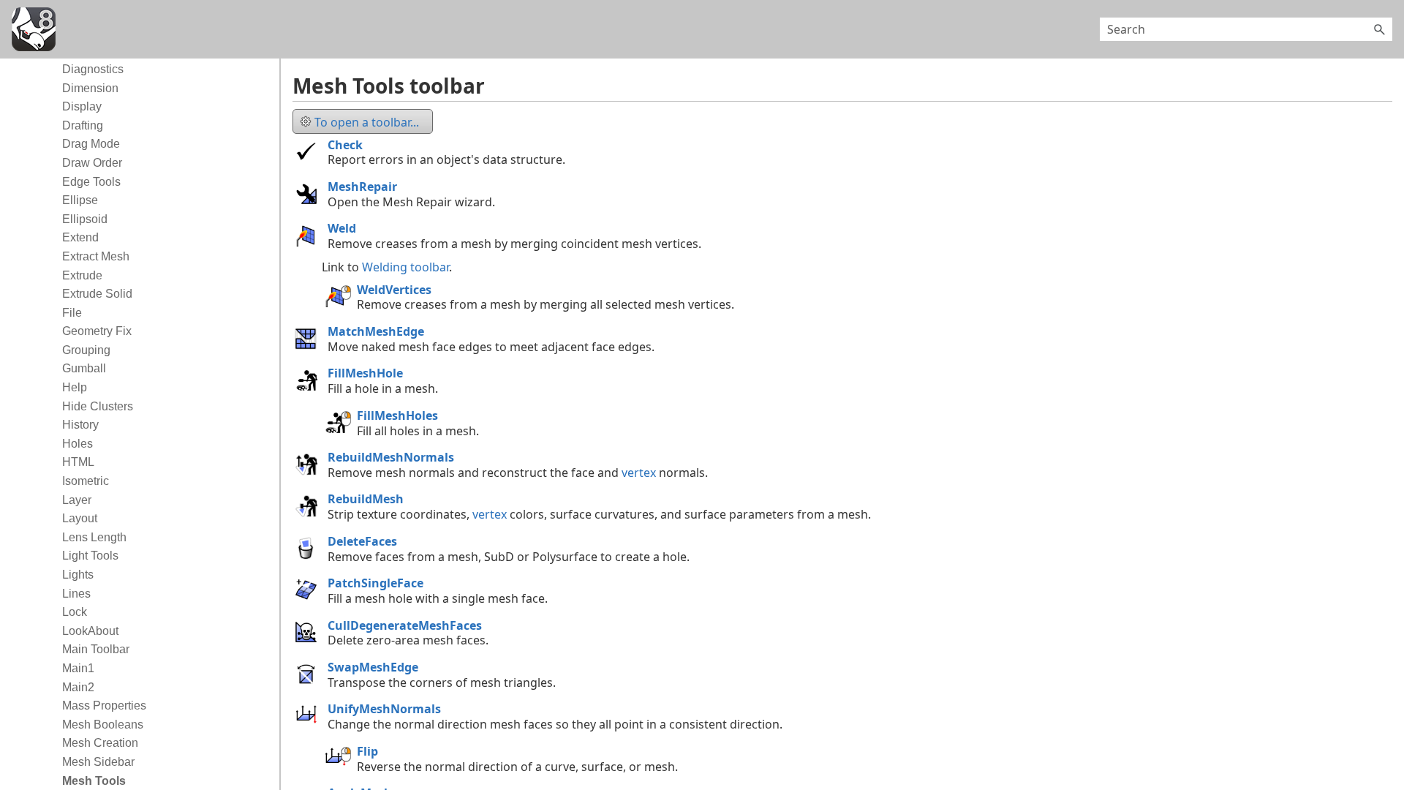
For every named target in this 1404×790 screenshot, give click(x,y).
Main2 (78, 687)
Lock (74, 612)
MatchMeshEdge (376, 331)
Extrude (82, 275)
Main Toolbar (95, 649)
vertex (639, 472)
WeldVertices (394, 290)
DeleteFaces (362, 541)
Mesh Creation (100, 743)
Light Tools (90, 555)
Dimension (90, 88)
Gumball (84, 368)
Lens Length (94, 537)
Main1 (78, 668)
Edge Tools (91, 182)
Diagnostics (93, 69)
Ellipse (80, 200)
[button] (1379, 29)
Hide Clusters (97, 406)
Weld (342, 228)
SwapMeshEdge (373, 667)
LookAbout (90, 631)
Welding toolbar (405, 267)
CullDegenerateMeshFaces (405, 625)
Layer (76, 500)
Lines (76, 593)
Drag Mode (91, 144)
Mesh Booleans (102, 724)
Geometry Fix (97, 331)
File (72, 312)
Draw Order (92, 163)
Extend (80, 237)
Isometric (85, 481)
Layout (79, 518)
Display (82, 106)
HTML (78, 462)
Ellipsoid (84, 219)
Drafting (82, 125)
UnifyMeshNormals (384, 709)
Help (74, 387)
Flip (367, 751)
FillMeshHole (365, 373)
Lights (78, 574)
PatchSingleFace (375, 583)
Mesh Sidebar (98, 762)
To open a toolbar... (366, 122)
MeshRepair (362, 186)
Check (345, 145)
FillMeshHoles (397, 415)
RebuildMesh (366, 499)
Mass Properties (104, 705)
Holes (77, 443)
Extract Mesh (95, 256)
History (80, 424)
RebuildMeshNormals (391, 457)
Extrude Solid (97, 293)
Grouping (86, 350)
